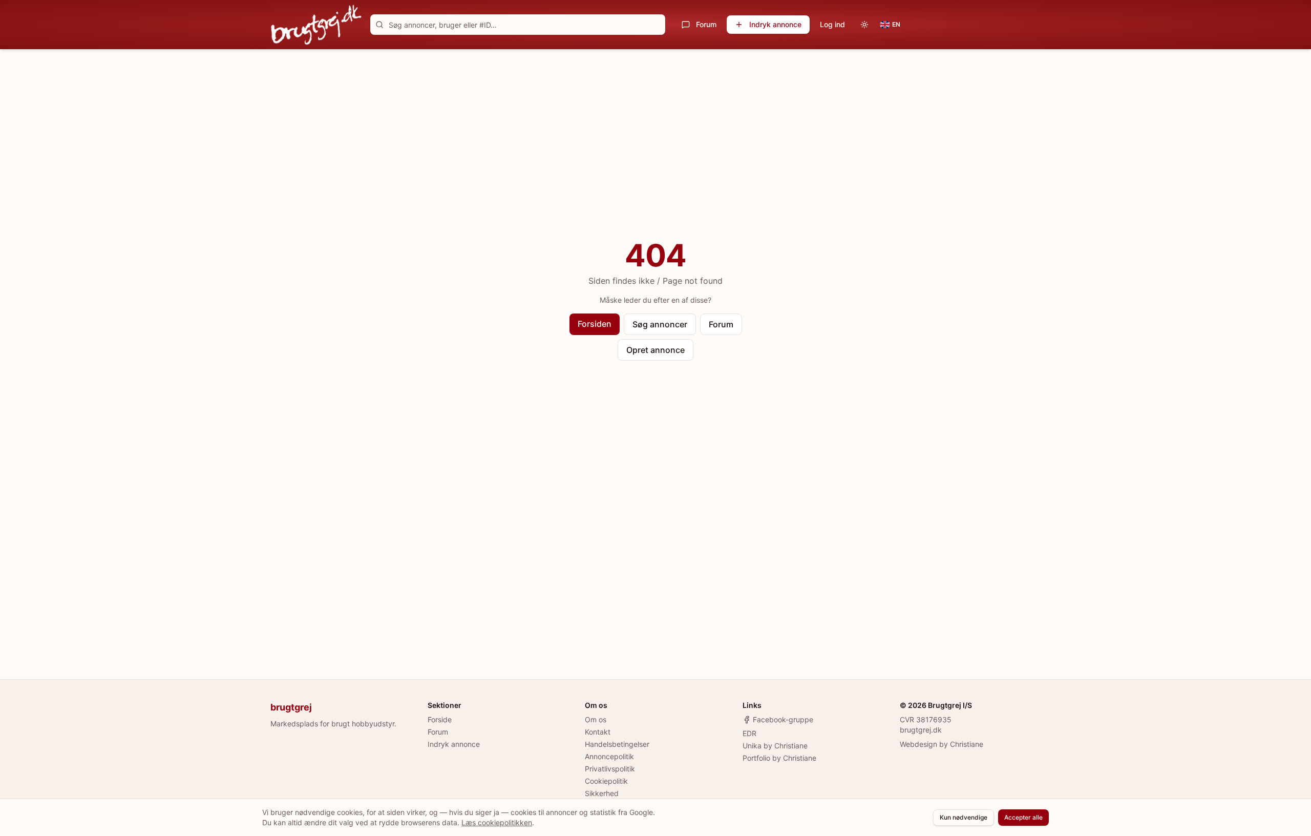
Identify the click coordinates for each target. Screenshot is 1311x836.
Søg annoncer (659, 324)
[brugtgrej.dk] (316, 24)
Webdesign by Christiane (941, 744)
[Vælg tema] (864, 24)
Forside (440, 719)
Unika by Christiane (775, 745)
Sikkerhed (602, 793)
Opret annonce (655, 350)
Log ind (832, 24)
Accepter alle (1023, 817)
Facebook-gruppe (783, 719)
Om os (595, 719)
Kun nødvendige (963, 817)
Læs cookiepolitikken (496, 822)
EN (896, 24)
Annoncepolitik (609, 756)
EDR (749, 733)
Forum (706, 24)
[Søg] (379, 24)
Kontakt (597, 731)
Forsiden (594, 324)
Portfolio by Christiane (779, 758)
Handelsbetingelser (617, 744)
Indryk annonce (775, 24)
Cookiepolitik (606, 781)
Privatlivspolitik (610, 768)
